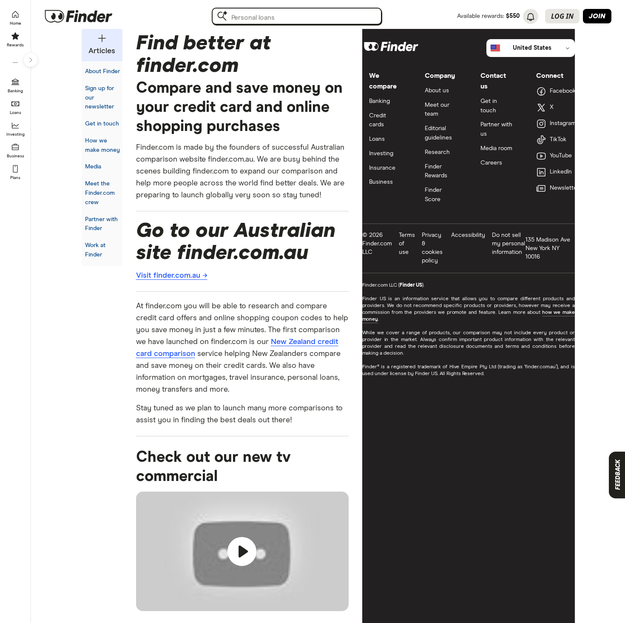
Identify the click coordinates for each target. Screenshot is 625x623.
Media (93, 167)
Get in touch (102, 124)
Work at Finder (95, 250)
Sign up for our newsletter (99, 97)
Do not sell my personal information (508, 243)
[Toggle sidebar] (30, 60)
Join (597, 16)
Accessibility (468, 235)
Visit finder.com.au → (171, 275)
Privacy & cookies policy (432, 248)
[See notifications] (530, 17)
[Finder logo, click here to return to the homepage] (90, 16)
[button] (242, 551)
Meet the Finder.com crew (100, 193)
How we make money (102, 145)
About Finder (102, 71)
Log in (562, 16)
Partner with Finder (101, 224)
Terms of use (407, 243)
